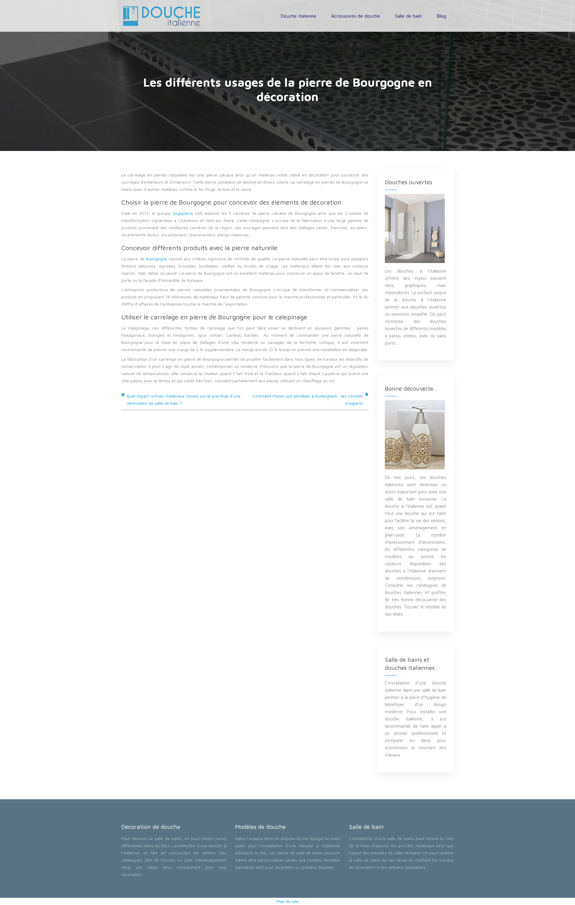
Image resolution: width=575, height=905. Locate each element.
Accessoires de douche (355, 16)
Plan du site (287, 901)
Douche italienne (298, 16)
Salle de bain (408, 16)
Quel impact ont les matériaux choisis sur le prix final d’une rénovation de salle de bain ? (183, 399)
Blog (441, 16)
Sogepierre (182, 213)
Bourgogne (156, 258)
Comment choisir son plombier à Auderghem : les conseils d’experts (307, 399)
